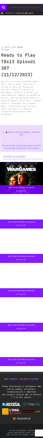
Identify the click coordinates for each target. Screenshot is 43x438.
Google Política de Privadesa (17, 435)
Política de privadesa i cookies (21, 430)
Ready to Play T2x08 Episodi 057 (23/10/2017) (21, 359)
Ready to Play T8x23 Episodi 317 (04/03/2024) (21, 222)
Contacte (34, 435)
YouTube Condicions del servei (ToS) (21, 433)
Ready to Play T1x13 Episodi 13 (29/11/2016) (21, 187)
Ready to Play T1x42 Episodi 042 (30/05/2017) (21, 256)
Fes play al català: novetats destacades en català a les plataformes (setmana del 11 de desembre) (21, 147)
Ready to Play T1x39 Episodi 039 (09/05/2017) (21, 325)
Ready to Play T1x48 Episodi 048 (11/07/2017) (21, 290)
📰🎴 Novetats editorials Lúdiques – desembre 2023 (21, 133)
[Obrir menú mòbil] (2, 13)
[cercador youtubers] (3, 7)
